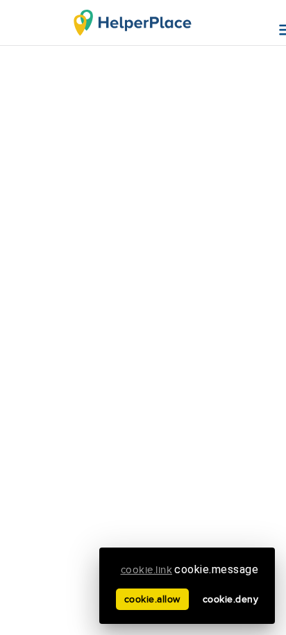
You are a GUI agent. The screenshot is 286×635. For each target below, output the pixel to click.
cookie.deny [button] (231, 599)
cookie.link (147, 570)
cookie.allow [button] (152, 599)
